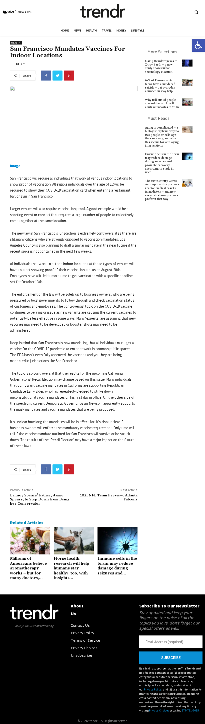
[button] (198, 45)
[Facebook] (46, 76)
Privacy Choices (159, 710)
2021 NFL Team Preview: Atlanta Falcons (109, 497)
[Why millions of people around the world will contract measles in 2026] (187, 103)
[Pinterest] (69, 76)
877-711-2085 (190, 710)
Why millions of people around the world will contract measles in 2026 (162, 103)
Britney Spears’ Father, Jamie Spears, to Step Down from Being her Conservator (40, 499)
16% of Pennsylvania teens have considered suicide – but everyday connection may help (160, 86)
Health (16, 42)
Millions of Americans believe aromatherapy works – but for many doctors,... (28, 568)
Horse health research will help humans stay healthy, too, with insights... (71, 568)
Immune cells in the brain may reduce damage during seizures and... (117, 566)
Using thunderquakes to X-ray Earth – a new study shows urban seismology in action (161, 66)
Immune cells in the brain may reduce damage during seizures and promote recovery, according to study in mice (162, 163)
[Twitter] (57, 76)
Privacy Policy (153, 689)
